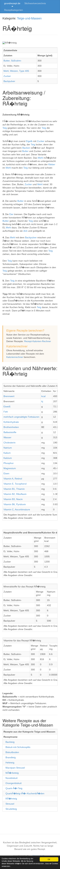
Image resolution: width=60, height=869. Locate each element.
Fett (6, 411)
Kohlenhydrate (11, 422)
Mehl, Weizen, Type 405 (16, 71)
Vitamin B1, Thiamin (14, 489)
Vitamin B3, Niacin (13, 499)
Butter (25, 151)
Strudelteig (11, 809)
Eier (11, 214)
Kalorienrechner (14, 357)
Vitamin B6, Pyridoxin (15, 504)
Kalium (7, 453)
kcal (43, 396)
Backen (26, 147)
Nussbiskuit (12, 778)
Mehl (41, 157)
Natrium (8, 447)
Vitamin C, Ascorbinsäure (17, 509)
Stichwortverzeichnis (35, 3)
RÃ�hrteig (11, 798)
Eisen (6, 473)
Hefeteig (10, 762)
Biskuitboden (12, 752)
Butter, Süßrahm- (13, 60)
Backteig (10, 742)
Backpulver (9, 81)
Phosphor (9, 463)
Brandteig (11, 757)
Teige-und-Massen (29, 18)
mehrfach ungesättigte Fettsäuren (21, 416)
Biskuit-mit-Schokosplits (18, 747)
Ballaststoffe (10, 432)
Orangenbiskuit (14, 783)
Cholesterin (10, 442)
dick (25, 230)
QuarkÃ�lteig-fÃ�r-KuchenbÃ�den (25, 793)
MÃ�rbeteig (12, 773)
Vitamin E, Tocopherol (15, 483)
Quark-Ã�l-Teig (14, 788)
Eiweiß (7, 406)
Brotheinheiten (11, 427)
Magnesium (10, 468)
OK (49, 859)
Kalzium (8, 458)
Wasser (7, 437)
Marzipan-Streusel (15, 767)
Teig (5, 128)
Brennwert (9, 396)
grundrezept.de (12, 3)
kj (42, 401)
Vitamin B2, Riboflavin (15, 494)
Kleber (51, 164)
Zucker (7, 76)
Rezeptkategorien (13, 10)
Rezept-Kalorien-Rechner (37, 341)
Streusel (10, 803)
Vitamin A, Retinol (13, 478)
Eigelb (29, 141)
